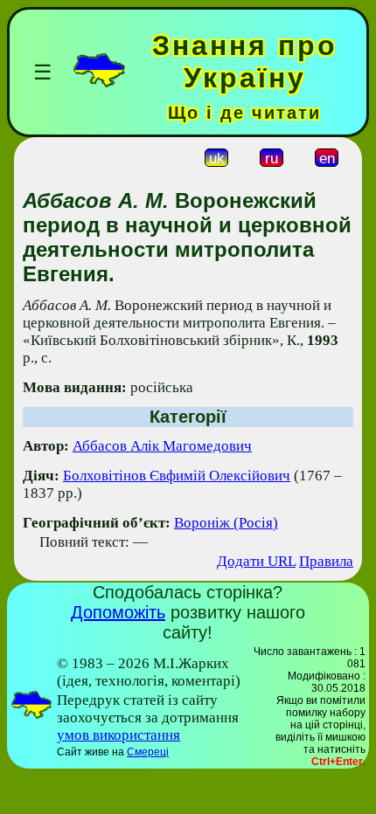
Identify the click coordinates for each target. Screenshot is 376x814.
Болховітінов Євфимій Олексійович (176, 475)
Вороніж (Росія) (226, 522)
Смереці (148, 752)
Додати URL (256, 561)
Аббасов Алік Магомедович (162, 446)
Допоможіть (118, 612)
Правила (326, 561)
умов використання (118, 735)
